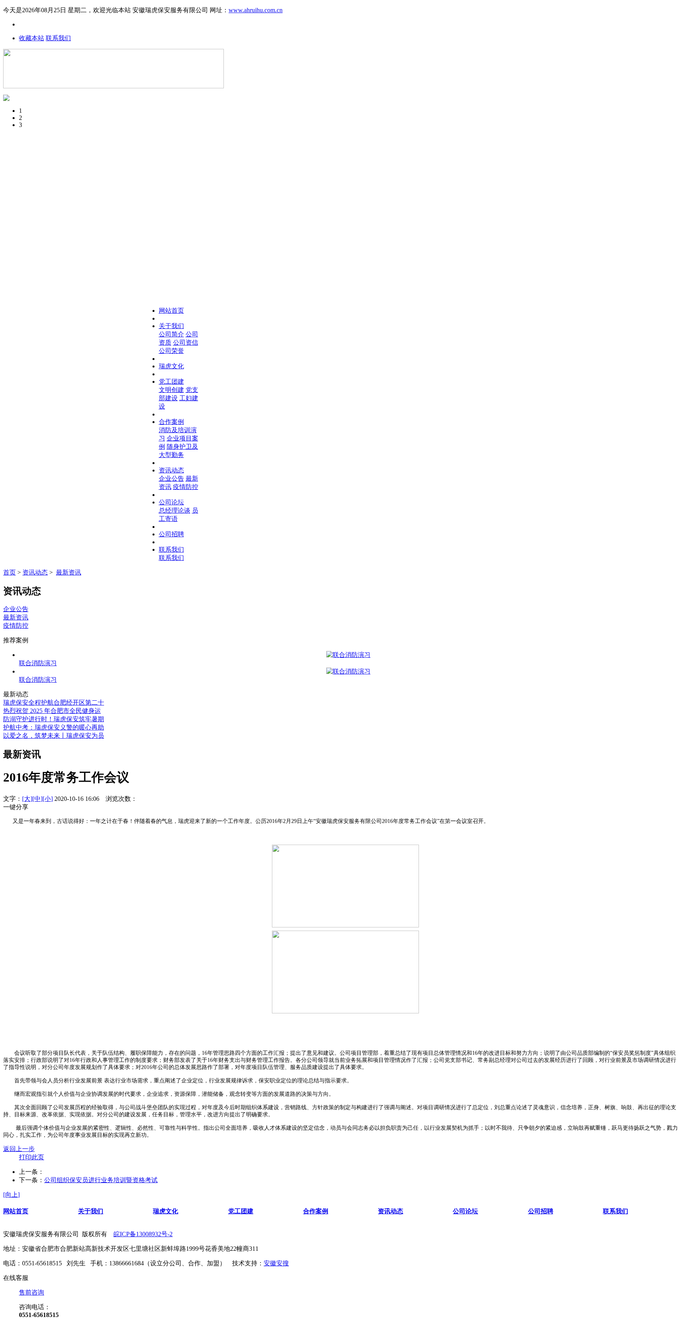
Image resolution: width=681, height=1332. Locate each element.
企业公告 (171, 478)
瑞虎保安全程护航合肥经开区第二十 (53, 702)
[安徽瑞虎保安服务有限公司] (113, 86)
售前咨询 (31, 1292)
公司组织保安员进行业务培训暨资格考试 (101, 1180)
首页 (9, 572)
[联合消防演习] (348, 655)
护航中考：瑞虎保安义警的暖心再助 (53, 727)
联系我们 (58, 38)
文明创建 (171, 389)
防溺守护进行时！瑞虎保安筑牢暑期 (53, 719)
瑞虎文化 (171, 366)
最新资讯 (68, 572)
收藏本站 (31, 38)
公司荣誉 (171, 350)
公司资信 (185, 342)
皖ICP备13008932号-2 (143, 1234)
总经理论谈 (174, 510)
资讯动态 (171, 470)
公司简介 (171, 334)
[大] (27, 798)
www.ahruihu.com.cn (256, 10)
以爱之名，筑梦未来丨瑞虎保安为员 (53, 735)
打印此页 (31, 1157)
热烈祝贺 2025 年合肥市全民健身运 (52, 710)
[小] (48, 798)
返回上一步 (19, 1148)
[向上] (11, 1194)
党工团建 (171, 381)
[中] (37, 798)
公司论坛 (171, 502)
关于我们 (171, 326)
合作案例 (171, 421)
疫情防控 (185, 486)
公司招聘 (171, 534)
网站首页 (171, 310)
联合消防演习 (38, 663)
